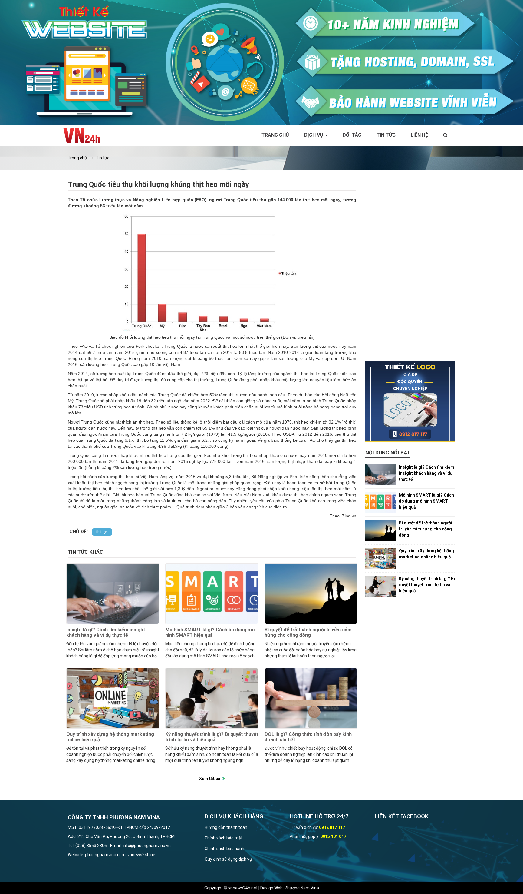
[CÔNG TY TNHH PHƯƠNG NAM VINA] (84, 135)
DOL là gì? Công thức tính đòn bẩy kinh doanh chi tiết (308, 737)
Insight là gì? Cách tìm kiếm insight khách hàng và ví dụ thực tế (105, 632)
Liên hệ (419, 135)
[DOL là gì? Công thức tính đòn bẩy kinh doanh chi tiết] (311, 698)
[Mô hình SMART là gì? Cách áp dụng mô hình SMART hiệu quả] (211, 593)
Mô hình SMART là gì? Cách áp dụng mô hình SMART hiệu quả (210, 632)
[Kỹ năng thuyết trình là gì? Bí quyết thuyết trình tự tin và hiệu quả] (211, 698)
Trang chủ (275, 135)
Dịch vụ (314, 135)
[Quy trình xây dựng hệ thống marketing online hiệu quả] (112, 698)
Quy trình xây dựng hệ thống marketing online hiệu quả (110, 737)
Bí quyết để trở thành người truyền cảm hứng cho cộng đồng (308, 632)
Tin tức (386, 135)
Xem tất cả (209, 778)
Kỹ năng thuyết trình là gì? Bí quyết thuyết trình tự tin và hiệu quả (211, 737)
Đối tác (352, 135)
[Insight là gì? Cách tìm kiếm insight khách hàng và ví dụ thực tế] (112, 593)
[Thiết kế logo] (410, 401)
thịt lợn (102, 532)
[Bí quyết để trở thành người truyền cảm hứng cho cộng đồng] (311, 593)
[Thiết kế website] (261, 61)
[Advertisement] (410, 270)
